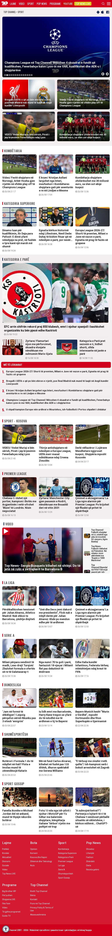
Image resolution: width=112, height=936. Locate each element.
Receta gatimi (92, 869)
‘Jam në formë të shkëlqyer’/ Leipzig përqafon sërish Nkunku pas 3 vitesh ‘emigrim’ (19, 718)
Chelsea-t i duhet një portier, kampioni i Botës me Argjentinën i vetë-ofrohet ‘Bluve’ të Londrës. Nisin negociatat (19, 506)
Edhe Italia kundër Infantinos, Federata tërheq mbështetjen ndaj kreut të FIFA (91, 669)
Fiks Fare (6, 903)
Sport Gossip (14, 783)
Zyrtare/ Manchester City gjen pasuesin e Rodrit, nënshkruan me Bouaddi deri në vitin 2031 (54, 505)
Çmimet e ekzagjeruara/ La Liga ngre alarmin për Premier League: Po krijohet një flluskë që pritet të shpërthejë (92, 506)
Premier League (15, 473)
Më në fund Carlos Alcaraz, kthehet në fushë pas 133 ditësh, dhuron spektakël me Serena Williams (55, 768)
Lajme (13, 4)
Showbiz (90, 849)
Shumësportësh (16, 734)
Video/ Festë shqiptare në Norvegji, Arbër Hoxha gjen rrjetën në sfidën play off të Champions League (18, 184)
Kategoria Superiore (19, 203)
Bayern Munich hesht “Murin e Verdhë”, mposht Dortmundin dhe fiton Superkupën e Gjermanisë (92, 718)
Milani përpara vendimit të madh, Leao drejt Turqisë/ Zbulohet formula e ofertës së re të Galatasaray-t (18, 669)
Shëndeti (90, 861)
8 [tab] (19, 75)
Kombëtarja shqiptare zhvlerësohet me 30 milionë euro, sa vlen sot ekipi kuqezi (92, 184)
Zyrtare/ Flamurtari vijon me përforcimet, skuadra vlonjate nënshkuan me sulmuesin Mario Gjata (38, 349)
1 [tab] (5, 75)
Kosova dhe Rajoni (38, 857)
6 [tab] (15, 75)
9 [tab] (21, 75)
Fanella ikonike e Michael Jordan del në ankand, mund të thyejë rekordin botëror (17, 817)
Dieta (88, 865)
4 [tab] (11, 75)
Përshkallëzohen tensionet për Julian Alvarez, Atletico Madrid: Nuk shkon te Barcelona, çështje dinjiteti (18, 616)
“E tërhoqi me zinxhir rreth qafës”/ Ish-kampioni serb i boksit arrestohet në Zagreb (92, 766)
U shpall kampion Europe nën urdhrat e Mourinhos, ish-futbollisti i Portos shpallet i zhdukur (56, 409)
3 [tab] (9, 75)
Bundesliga (12, 684)
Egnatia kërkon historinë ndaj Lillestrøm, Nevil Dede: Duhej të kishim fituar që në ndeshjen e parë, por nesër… (55, 237)
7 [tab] (17, 75)
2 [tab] (7, 75)
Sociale (5, 865)
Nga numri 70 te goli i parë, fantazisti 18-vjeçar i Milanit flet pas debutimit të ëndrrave (56, 669)
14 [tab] (31, 75)
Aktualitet (6, 857)
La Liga (9, 582)
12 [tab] (27, 75)
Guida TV (6, 916)
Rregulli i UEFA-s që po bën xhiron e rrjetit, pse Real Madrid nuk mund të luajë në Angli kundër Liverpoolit (57, 382)
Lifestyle (90, 853)
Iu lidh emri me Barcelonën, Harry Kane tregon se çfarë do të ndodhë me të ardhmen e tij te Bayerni (55, 718)
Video (21, 4)
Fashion (89, 857)
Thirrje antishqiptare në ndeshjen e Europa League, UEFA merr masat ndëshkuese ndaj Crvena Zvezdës (55, 456)
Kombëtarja (13, 150)
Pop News (42, 4)
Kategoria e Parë (16, 259)
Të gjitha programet (11, 912)
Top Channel (39, 885)
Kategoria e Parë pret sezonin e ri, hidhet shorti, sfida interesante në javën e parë (93, 349)
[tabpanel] (56, 47)
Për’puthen (7, 895)
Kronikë (5, 853)
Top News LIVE (82, 4)
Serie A (9, 635)
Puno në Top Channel (40, 903)
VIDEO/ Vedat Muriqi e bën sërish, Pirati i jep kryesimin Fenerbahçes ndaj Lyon (18, 453)
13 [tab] (29, 75)
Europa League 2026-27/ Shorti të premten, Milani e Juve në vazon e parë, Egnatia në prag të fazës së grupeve (91, 239)
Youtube (68, 4)
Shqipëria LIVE (8, 899)
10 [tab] (23, 75)
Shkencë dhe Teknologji (41, 861)
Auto (32, 865)
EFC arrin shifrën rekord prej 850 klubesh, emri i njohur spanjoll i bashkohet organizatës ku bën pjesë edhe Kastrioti (54, 330)
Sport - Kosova (15, 421)
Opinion (33, 849)
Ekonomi (6, 861)
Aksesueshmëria (38, 914)
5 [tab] (13, 75)
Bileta (32, 895)
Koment (33, 853)
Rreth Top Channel (38, 891)
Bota (33, 843)
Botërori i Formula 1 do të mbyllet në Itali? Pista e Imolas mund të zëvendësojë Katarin (17, 768)
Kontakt (33, 899)
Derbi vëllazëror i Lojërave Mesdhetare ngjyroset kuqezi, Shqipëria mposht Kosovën (91, 454)
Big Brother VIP (9, 891)
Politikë (5, 849)
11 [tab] (25, 75)
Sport (30, 4)
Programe (55, 4)
